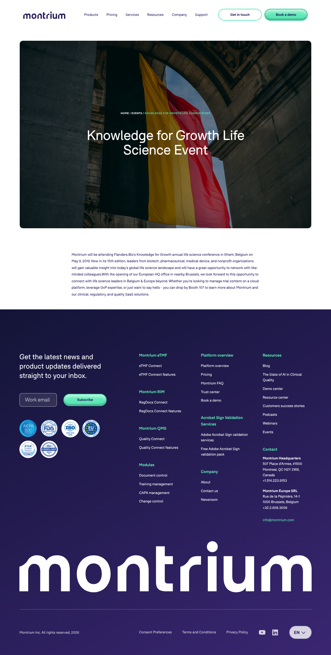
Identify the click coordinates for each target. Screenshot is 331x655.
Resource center (275, 397)
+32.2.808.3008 (275, 508)
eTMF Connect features (157, 374)
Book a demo (286, 15)
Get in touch (240, 15)
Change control (151, 501)
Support (201, 15)
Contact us (209, 491)
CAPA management (154, 493)
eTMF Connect (150, 366)
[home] (44, 15)
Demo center (273, 389)
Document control (153, 475)
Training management (156, 484)
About (205, 482)
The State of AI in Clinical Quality (282, 377)
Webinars (270, 423)
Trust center (210, 392)
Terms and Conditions (199, 632)
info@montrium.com (278, 520)
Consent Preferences (155, 632)
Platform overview (215, 366)
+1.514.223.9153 (275, 480)
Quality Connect (152, 439)
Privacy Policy (237, 632)
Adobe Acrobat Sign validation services (224, 437)
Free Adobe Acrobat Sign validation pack (220, 451)
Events (268, 432)
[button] (91, 15)
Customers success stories (284, 406)
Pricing (111, 15)
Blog (266, 366)
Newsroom (209, 500)
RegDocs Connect (153, 402)
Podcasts (270, 415)
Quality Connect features (158, 448)
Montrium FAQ (212, 383)
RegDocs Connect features (160, 411)
